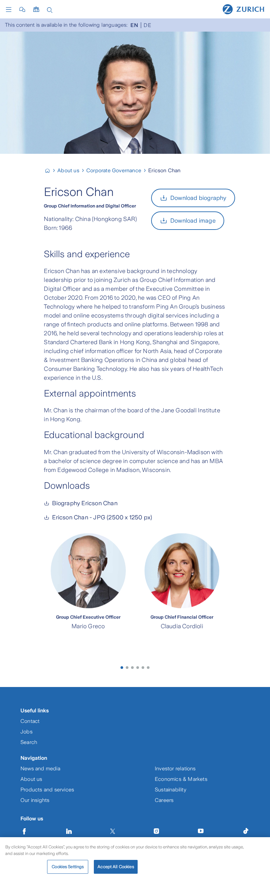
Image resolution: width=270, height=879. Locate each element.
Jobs (26, 731)
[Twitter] (113, 831)
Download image (193, 220)
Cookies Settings (68, 866)
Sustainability (170, 789)
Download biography (198, 198)
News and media (40, 768)
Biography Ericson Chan (84, 503)
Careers (164, 800)
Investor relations (175, 768)
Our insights (34, 800)
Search (28, 742)
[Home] (243, 9)
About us (31, 779)
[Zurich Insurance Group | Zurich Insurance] (50, 170)
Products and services (47, 789)
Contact (30, 721)
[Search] (49, 9)
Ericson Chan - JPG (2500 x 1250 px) (102, 517)
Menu (10, 10)
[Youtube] (201, 831)
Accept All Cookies (115, 866)
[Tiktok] (246, 831)
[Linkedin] (69, 831)
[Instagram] (156, 831)
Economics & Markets (181, 779)
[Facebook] (24, 831)
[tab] (122, 667)
